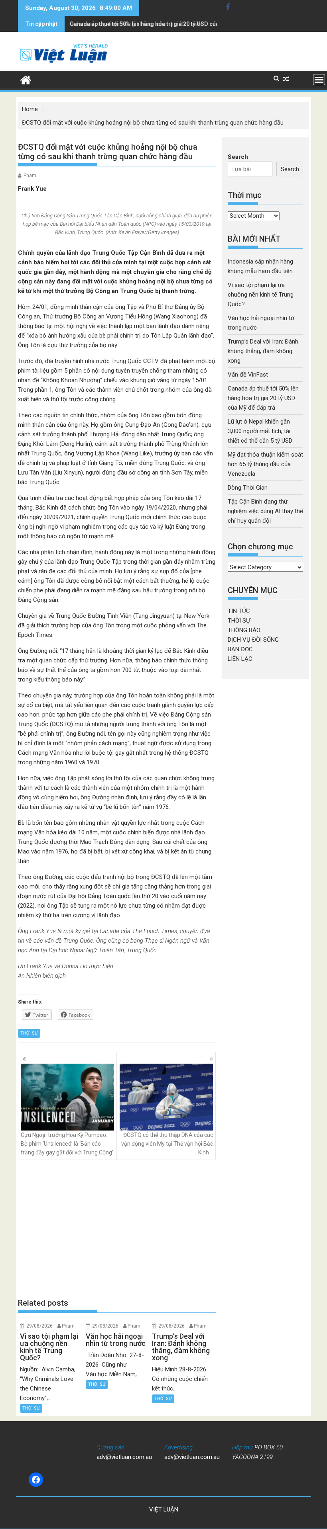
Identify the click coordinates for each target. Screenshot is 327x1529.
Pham (30, 175)
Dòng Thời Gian (248, 487)
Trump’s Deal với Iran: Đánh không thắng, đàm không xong (263, 351)
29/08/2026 (39, 1326)
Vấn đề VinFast (248, 374)
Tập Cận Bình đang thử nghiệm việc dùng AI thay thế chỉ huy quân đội (265, 511)
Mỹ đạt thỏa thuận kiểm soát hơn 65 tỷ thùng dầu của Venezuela (265, 464)
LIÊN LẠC (240, 658)
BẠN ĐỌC (240, 649)
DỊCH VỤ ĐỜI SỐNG (253, 639)
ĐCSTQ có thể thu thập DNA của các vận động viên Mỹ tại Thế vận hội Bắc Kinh (167, 1144)
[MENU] (319, 79)
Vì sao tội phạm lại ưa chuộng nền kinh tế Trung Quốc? (261, 294)
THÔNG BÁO (244, 630)
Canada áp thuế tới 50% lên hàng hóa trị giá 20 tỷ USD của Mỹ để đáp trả (163, 24)
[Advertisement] (117, 1228)
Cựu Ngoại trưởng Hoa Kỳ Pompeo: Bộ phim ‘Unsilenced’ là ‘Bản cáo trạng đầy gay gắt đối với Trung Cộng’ (67, 1144)
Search (238, 156)
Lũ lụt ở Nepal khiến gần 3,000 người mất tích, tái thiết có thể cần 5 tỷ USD (260, 431)
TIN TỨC (239, 611)
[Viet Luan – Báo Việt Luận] (25, 79)
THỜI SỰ (29, 1033)
